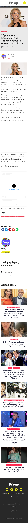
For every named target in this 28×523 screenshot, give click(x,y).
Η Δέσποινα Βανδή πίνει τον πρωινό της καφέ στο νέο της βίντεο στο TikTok (14, 469)
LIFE (11, 496)
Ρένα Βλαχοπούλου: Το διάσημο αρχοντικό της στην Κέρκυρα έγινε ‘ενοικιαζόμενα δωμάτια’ (14, 405)
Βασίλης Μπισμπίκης (16, 464)
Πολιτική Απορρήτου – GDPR (14, 513)
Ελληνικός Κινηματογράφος (16, 400)
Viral (16, 339)
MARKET (16, 496)
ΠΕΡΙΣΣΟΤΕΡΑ (6, 252)
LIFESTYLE (4, 31)
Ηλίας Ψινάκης (16, 428)
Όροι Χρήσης (14, 511)
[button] (2, 229)
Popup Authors (14, 510)
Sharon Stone (15, 216)
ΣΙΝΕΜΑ (24, 493)
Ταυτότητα (14, 508)
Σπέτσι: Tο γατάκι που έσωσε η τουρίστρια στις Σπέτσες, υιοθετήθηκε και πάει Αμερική (14, 344)
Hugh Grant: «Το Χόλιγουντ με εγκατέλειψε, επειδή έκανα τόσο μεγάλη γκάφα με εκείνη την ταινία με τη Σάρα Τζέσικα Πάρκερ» (14, 374)
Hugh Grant (16, 368)
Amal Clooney (11, 307)
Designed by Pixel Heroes (14, 520)
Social (22, 216)
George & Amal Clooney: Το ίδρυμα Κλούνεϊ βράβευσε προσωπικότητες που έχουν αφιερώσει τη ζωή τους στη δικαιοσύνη (14, 313)
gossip (8, 216)
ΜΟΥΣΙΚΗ (12, 493)
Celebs (3, 216)
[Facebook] (7, 489)
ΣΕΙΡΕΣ (18, 493)
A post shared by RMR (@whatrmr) (14, 150)
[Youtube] (21, 489)
